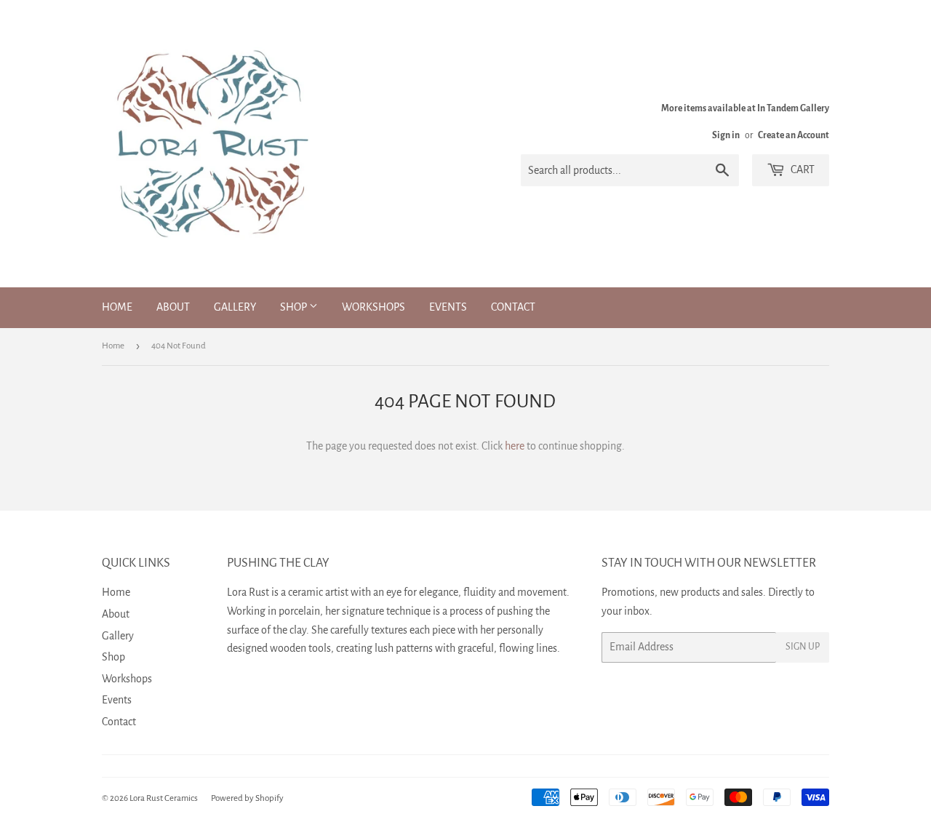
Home (117, 307)
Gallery (235, 307)
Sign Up (803, 647)
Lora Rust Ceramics (163, 798)
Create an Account (793, 135)
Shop (294, 307)
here (514, 446)
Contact (513, 307)
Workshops (373, 307)
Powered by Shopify (247, 798)
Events (448, 307)
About (173, 307)
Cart (801, 169)
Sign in (726, 135)
